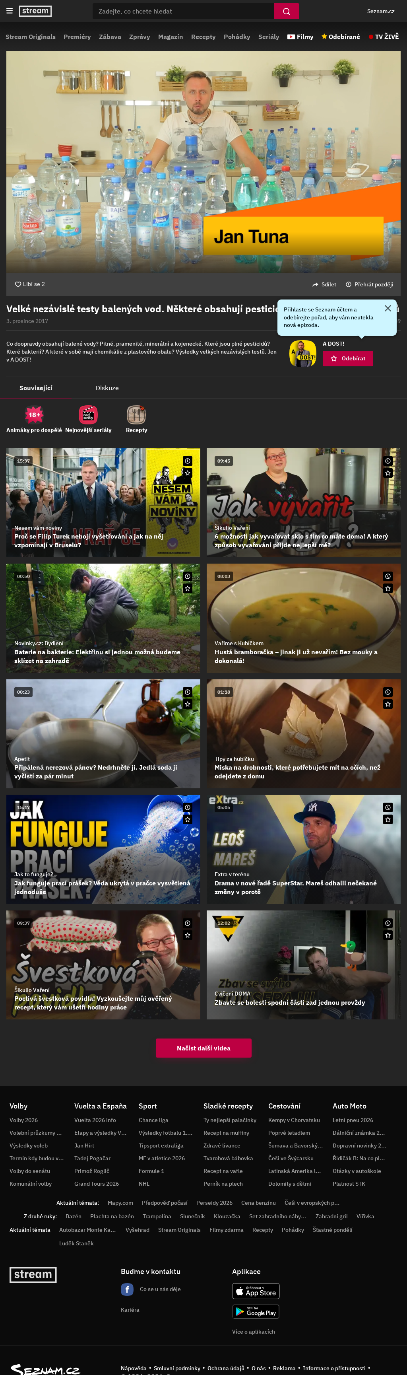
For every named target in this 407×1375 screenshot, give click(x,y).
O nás (259, 1368)
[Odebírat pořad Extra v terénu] (388, 819)
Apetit (22, 758)
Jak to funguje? (33, 874)
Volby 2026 (24, 1120)
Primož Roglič (91, 1171)
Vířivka (365, 1216)
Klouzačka (227, 1216)
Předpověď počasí (165, 1202)
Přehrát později (374, 284)
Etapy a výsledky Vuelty (104, 1132)
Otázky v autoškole (357, 1171)
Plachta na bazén (112, 1216)
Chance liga (154, 1120)
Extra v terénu (232, 874)
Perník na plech (223, 1183)
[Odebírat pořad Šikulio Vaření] (388, 473)
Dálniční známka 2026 (361, 1132)
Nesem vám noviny (38, 527)
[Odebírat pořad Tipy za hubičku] (388, 704)
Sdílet (329, 284)
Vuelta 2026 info (95, 1120)
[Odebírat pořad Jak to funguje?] (187, 819)
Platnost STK (349, 1183)
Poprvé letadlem (289, 1132)
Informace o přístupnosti (334, 1368)
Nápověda (134, 1368)
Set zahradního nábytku (279, 1216)
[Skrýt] (388, 309)
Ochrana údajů (225, 1368)
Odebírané (344, 37)
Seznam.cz (381, 11)
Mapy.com (120, 1202)
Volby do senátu (30, 1171)
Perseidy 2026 (214, 1202)
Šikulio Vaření (232, 527)
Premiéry (77, 37)
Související (35, 388)
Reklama (284, 1368)
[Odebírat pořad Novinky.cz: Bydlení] (187, 588)
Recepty (203, 37)
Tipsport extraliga (161, 1145)
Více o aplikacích (253, 1331)
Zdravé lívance (222, 1145)
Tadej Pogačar (92, 1158)
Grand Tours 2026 (96, 1183)
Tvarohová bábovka (228, 1158)
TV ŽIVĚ (387, 37)
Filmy (305, 37)
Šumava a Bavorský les (297, 1145)
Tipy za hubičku (234, 758)
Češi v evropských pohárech (320, 1202)
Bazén (73, 1216)
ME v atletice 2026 (162, 1158)
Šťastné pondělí (333, 1229)
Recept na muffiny (226, 1132)
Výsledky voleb (29, 1145)
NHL (144, 1183)
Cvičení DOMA (232, 993)
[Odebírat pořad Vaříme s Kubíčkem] (388, 588)
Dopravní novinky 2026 (362, 1145)
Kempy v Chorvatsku (294, 1120)
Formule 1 (151, 1171)
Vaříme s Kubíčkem (239, 643)
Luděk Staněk (76, 1243)
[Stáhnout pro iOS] (256, 1291)
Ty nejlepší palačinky (230, 1120)
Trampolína (157, 1216)
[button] (203, 162)
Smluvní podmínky (177, 1368)
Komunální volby (31, 1183)
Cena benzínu (258, 1202)
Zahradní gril (332, 1216)
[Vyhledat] (286, 11)
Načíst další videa (204, 1048)
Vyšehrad (137, 1229)
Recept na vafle (223, 1171)
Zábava (110, 37)
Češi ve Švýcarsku (291, 1158)
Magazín (170, 37)
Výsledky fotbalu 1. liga (168, 1132)
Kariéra (130, 1309)
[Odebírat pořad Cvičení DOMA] (388, 935)
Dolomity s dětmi (289, 1183)
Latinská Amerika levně (298, 1171)
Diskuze (107, 388)
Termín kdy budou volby (39, 1158)
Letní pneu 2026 (353, 1120)
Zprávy (139, 37)
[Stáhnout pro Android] (256, 1312)
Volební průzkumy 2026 (39, 1132)
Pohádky (237, 37)
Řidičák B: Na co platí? (361, 1158)
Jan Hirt (84, 1145)
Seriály (268, 37)
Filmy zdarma (226, 1229)
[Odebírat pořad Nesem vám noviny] (187, 473)
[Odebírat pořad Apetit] (187, 704)
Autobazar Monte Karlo (88, 1229)
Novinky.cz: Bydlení (39, 643)
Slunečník (192, 1216)
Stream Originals (31, 37)
